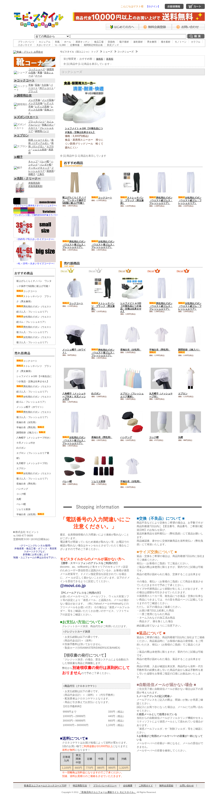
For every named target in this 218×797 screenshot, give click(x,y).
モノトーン (180, 42)
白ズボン (96, 393)
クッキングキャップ (38, 167)
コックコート (105, 197)
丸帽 (180, 437)
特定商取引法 (80, 785)
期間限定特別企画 (93, 45)
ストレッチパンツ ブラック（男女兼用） (132, 200)
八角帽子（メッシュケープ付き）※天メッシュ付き (74, 396)
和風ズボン (48, 124)
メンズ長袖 (48, 100)
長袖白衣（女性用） (130, 349)
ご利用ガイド (146, 785)
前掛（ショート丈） (38, 140)
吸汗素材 (124, 42)
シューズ (107, 51)
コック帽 (154, 437)
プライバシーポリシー (105, 785)
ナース (38, 75)
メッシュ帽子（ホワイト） (30, 407)
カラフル (195, 42)
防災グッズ (113, 45)
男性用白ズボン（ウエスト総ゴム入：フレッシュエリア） (161, 200)
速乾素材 (138, 42)
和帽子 (31, 174)
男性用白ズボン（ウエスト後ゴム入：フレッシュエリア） (74, 244)
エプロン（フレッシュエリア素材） (132, 395)
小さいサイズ (25, 45)
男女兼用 (151, 42)
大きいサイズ (43, 45)
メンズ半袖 (34, 100)
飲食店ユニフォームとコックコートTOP (45, 785)
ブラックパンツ (26, 42)
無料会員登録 (166, 785)
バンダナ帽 (45, 164)
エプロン (183, 393)
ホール (67, 42)
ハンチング (126, 437)
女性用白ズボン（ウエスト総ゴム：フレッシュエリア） (190, 200)
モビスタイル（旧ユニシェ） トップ (79, 51)
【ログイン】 (153, 6)
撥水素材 (165, 42)
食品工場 (98, 42)
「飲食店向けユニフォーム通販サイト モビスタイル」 (107, 792)
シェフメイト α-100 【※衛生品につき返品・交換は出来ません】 (130, 307)
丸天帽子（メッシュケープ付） (32, 463)
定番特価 (74, 45)
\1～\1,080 (60, 45)
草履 (39, 72)
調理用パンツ (42, 131)
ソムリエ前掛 (98, 481)
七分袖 (45, 85)
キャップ (33, 161)
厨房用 (50, 171)
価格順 (99, 59)
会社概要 (127, 785)
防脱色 (111, 42)
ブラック (33, 91)
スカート (33, 128)
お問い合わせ (187, 785)
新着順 (109, 59)
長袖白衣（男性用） (101, 437)
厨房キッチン (83, 42)
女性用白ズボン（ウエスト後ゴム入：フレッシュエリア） (103, 244)
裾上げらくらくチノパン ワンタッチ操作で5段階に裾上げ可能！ (74, 200)
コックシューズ (125, 51)
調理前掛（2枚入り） (27, 432)
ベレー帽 (67, 481)
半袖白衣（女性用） (26, 514)
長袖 (37, 85)
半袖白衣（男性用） (26, 427)
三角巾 (40, 174)
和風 (57, 42)
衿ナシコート (46, 88)
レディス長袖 (42, 106)
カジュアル (44, 42)
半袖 (30, 85)
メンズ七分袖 (35, 103)
